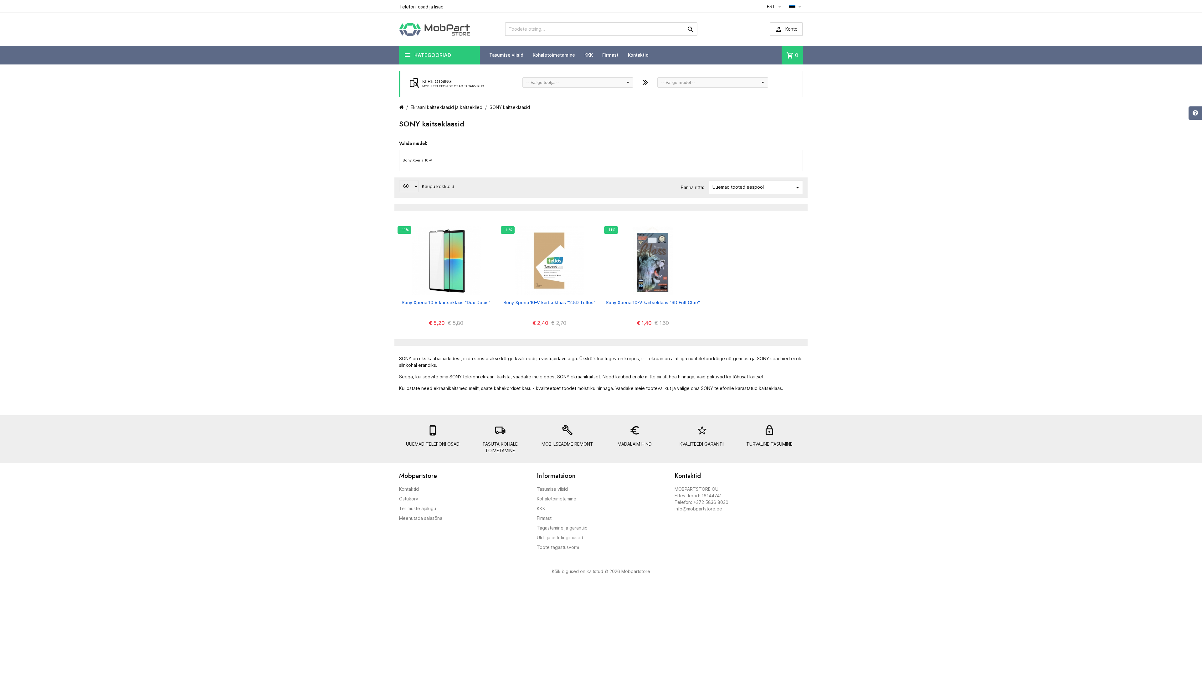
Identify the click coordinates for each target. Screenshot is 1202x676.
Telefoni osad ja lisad (421, 6)
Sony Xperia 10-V (417, 160)
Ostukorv (408, 498)
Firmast (610, 55)
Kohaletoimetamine (554, 55)
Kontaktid (638, 55)
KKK (588, 55)
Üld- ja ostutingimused (560, 537)
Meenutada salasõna (420, 518)
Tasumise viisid (506, 55)
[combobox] (577, 82)
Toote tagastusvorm (558, 547)
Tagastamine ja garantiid (562, 527)
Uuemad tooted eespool (756, 187)
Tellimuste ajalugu (417, 508)
